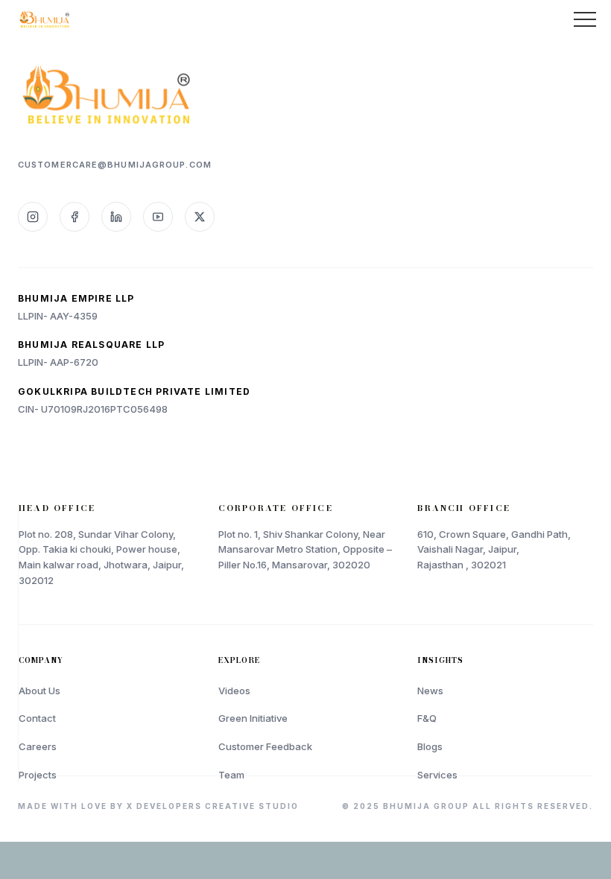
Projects (38, 775)
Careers (38, 746)
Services (437, 775)
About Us (39, 690)
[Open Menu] (585, 19)
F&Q (427, 718)
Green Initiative (253, 718)
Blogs (430, 746)
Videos (234, 690)
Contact (37, 718)
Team (231, 775)
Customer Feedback (265, 746)
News (430, 690)
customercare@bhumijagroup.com (115, 164)
